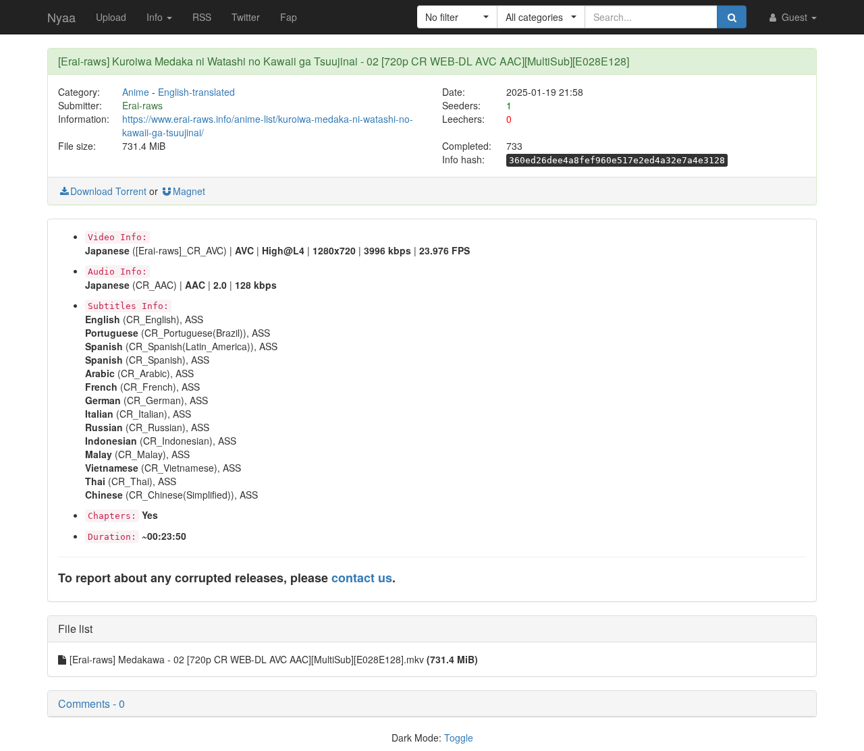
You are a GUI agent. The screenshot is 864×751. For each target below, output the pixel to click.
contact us (361, 577)
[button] (457, 16)
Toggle (458, 737)
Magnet (189, 191)
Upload (111, 17)
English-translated (196, 92)
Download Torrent (108, 191)
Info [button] (155, 17)
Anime (135, 92)
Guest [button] (794, 17)
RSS (201, 17)
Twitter (246, 17)
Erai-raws (142, 105)
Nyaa (61, 17)
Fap (288, 17)
